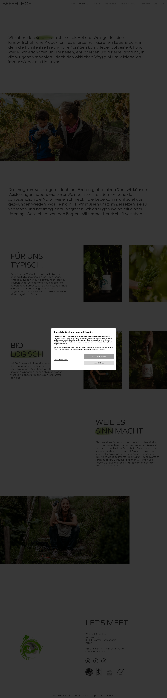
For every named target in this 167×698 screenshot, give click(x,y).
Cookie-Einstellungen (61, 360)
